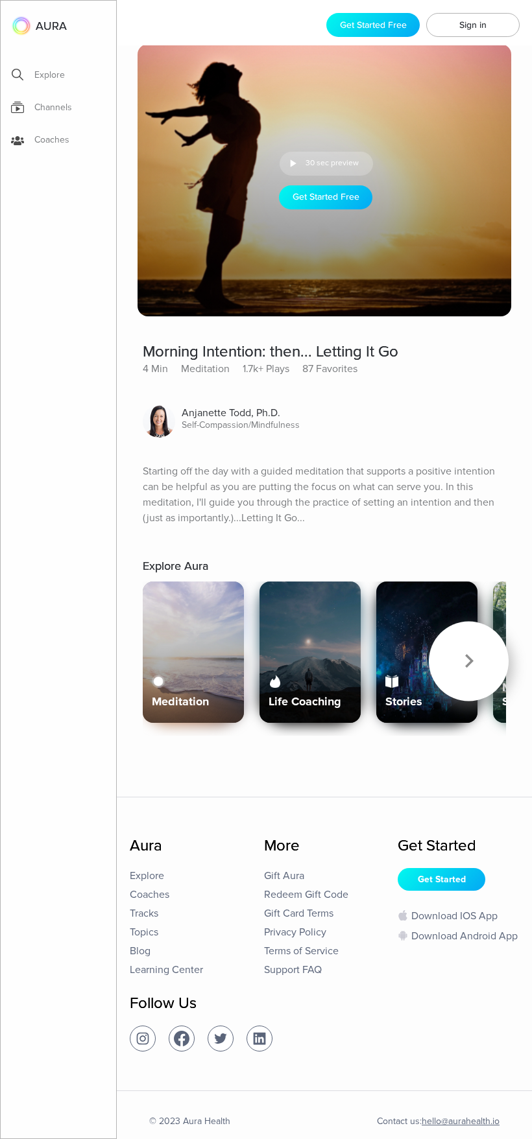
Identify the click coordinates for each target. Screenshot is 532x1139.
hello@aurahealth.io (461, 1121)
